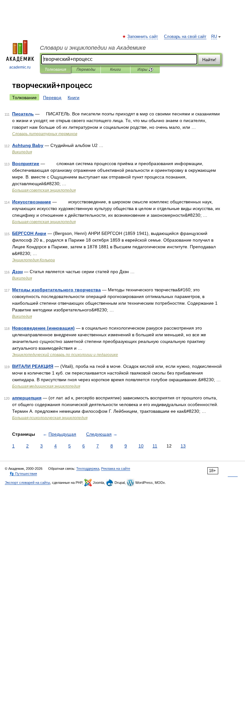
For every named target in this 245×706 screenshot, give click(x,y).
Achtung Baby (27, 145)
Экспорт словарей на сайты (27, 482)
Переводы (86, 69)
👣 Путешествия (23, 474)
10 (141, 445)
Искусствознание (31, 201)
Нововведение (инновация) (43, 328)
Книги (115, 69)
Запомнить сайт (143, 36)
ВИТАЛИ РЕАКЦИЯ (32, 366)
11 (154, 445)
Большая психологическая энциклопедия (49, 418)
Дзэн (17, 271)
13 (183, 445)
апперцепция (26, 397)
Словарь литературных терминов (44, 134)
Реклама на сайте (115, 468)
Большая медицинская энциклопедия (46, 386)
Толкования (55, 69)
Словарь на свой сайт (185, 36)
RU (214, 36)
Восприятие (25, 163)
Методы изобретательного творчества (56, 289)
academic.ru (20, 67)
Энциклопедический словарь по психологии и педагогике (65, 355)
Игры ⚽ (145, 69)
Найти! (209, 59)
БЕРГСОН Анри (29, 233)
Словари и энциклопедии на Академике (93, 48)
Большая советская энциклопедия (44, 190)
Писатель (23, 113)
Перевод (52, 97)
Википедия (22, 152)
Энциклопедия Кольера (33, 260)
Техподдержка (87, 468)
